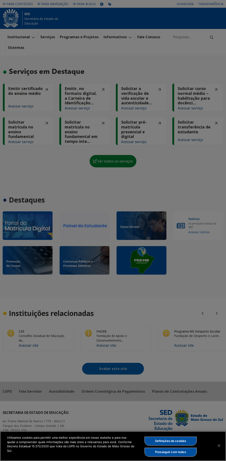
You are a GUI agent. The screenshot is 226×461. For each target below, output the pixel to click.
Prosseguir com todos (170, 452)
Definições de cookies (170, 441)
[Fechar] (219, 445)
